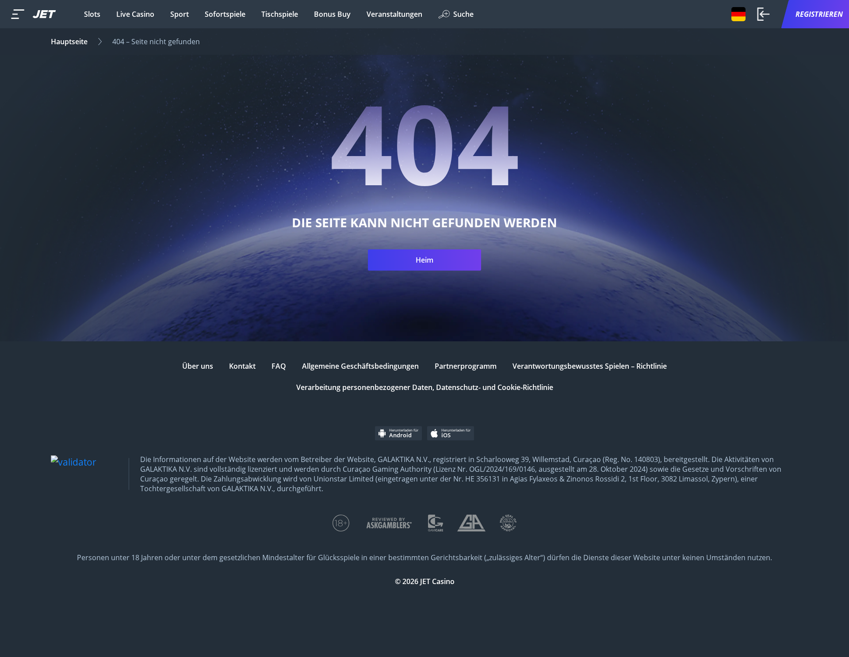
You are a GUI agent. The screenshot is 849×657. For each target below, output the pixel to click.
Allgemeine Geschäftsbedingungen (360, 366)
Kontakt (242, 366)
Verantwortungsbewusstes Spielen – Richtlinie (589, 366)
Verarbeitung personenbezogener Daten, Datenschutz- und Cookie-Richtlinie (424, 387)
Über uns (197, 366)
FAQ (279, 366)
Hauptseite (69, 41)
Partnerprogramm (466, 366)
